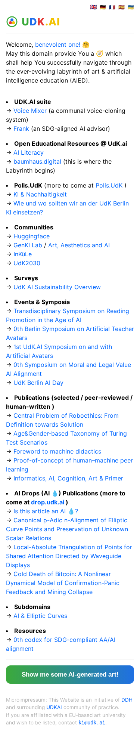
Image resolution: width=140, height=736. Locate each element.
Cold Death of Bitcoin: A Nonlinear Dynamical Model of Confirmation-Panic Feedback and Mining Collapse (62, 583)
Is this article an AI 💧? (45, 511)
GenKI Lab (27, 245)
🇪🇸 (121, 7)
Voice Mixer (30, 110)
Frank (21, 128)
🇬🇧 (93, 7)
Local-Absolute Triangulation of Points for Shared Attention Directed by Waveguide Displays (69, 556)
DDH (127, 700)
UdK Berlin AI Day (38, 382)
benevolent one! (57, 44)
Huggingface (31, 236)
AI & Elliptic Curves (40, 615)
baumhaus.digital (37, 161)
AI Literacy (28, 152)
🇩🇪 (103, 7)
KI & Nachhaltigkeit (40, 194)
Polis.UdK (109, 185)
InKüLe (22, 254)
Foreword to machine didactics (57, 451)
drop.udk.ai (47, 502)
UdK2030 (26, 263)
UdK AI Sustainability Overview (57, 287)
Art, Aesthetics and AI (79, 245)
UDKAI (54, 707)
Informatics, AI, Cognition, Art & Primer (68, 478)
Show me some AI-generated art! (70, 674)
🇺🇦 (131, 7)
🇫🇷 (112, 7)
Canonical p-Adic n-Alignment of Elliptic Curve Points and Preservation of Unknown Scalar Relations (67, 529)
